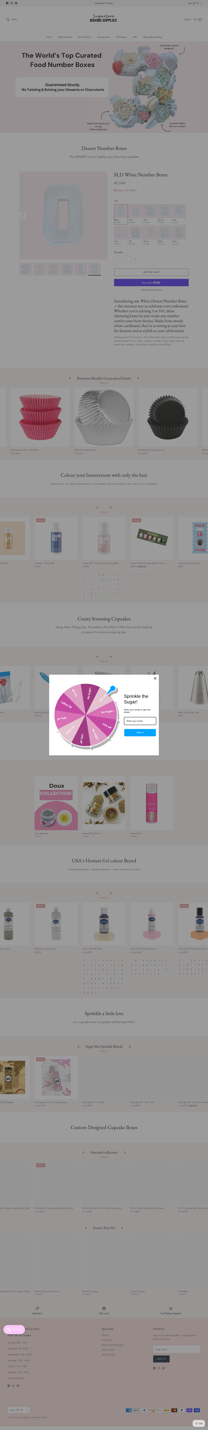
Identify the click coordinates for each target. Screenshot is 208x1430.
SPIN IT (140, 732)
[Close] (155, 678)
